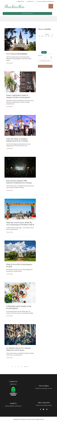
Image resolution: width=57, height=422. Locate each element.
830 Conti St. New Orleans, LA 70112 (43, 388)
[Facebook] (40, 409)
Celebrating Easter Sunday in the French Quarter (18, 307)
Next (25, 366)
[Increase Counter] (51, 57)
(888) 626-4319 (21, 1)
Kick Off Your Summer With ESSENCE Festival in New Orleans (19, 182)
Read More (10, 63)
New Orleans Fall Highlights (16, 54)
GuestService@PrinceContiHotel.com (45, 1)
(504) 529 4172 (30, 1)
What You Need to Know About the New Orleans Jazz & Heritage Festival (20, 223)
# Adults (40, 55)
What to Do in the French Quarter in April (19, 265)
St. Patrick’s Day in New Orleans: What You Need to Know (18, 349)
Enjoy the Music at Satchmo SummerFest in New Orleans (17, 140)
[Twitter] (43, 409)
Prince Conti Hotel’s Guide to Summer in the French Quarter (18, 96)
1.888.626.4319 (13, 384)
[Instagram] (47, 409)
